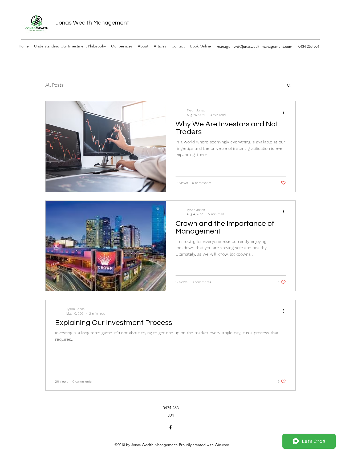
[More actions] (285, 112)
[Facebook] (170, 427)
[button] (288, 86)
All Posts (54, 85)
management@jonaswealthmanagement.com (254, 46)
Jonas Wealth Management (92, 23)
